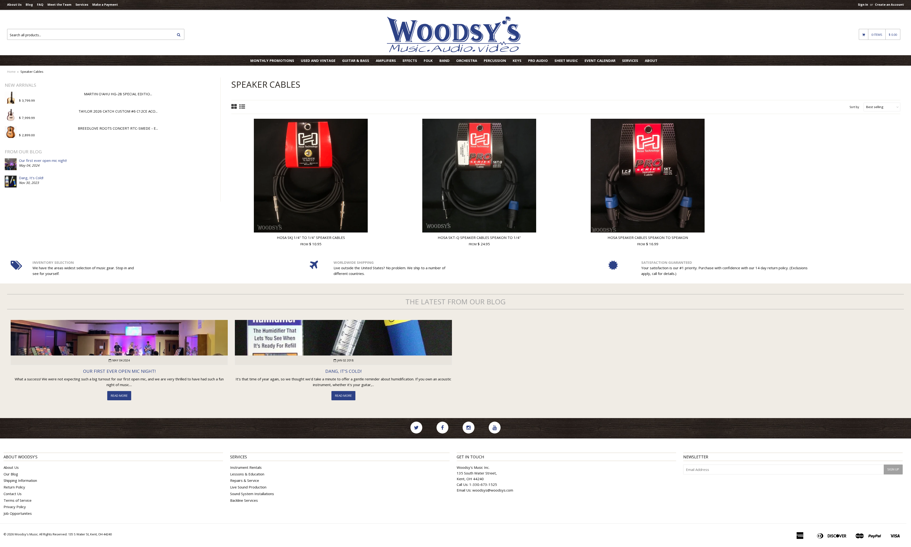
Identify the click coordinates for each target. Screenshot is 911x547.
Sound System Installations (252, 493)
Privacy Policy (15, 506)
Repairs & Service (244, 480)
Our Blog (11, 474)
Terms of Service (18, 500)
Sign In (863, 4)
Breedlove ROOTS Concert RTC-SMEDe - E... (118, 128)
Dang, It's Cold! (31, 177)
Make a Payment (105, 4)
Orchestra (466, 60)
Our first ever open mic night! (43, 160)
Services (81, 4)
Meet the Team (59, 4)
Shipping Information (20, 480)
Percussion (495, 60)
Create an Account (889, 4)
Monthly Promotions (272, 60)
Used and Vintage (318, 60)
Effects (410, 60)
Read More (119, 395)
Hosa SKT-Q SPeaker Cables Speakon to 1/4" (479, 237)
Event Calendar (600, 60)
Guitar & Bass (355, 60)
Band (444, 60)
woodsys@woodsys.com (492, 490)
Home (11, 71)
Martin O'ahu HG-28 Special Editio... (118, 93)
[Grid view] (234, 107)
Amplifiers (386, 60)
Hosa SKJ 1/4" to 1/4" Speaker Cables (311, 237)
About (651, 60)
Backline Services (244, 500)
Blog (29, 4)
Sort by (854, 107)
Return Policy (14, 487)
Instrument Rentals (246, 467)
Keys (517, 60)
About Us (14, 4)
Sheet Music (566, 60)
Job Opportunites (18, 513)
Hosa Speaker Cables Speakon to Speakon (648, 237)
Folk (428, 60)
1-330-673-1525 (483, 484)
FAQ (40, 4)
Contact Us (13, 493)
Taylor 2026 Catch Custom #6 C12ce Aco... (118, 111)
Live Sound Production (248, 487)
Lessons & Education (247, 474)
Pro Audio (538, 60)
